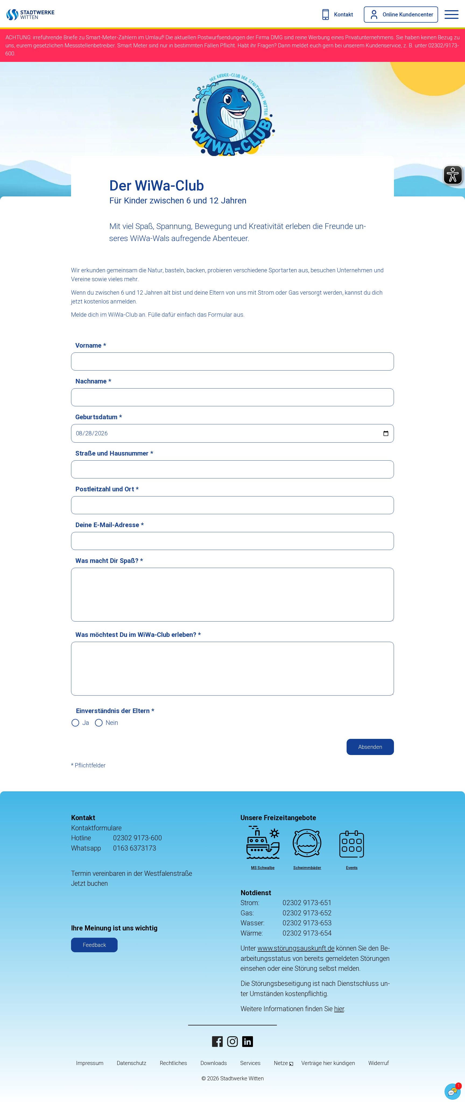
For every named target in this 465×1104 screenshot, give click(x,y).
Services (250, 1063)
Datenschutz (131, 1063)
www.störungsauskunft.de (296, 948)
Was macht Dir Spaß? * (109, 561)
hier (339, 1009)
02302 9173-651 (307, 903)
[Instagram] (232, 1041)
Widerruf (378, 1063)
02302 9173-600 (137, 838)
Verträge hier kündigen (328, 1063)
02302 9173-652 (307, 913)
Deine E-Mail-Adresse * (109, 525)
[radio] (75, 722)
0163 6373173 (134, 848)
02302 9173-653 (307, 923)
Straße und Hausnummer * (114, 453)
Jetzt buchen (89, 883)
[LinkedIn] (247, 1041)
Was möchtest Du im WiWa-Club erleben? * (138, 635)
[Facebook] (217, 1041)
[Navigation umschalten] (455, 14)
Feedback (94, 945)
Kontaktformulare (96, 828)
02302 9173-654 (307, 933)
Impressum (89, 1063)
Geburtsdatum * (98, 417)
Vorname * (90, 345)
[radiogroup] (95, 722)
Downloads (213, 1063)
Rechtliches (173, 1063)
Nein (112, 722)
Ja (85, 722)
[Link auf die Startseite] (27, 14)
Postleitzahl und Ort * (107, 489)
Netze (281, 1063)
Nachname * (93, 381)
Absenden (370, 747)
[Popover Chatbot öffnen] (453, 1092)
